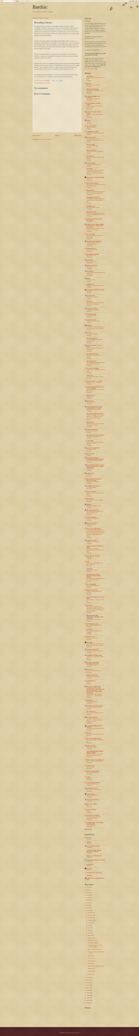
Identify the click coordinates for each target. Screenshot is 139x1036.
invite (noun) (89, 178)
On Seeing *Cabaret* (93, 942)
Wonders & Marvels (91, 675)
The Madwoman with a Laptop (94, 705)
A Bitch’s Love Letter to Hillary (93, 707)
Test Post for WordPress (91, 334)
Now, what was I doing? (92, 368)
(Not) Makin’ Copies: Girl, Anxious (94, 650)
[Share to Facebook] (60, 80)
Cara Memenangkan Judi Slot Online (94, 376)
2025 (88, 887)
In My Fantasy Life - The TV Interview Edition (95, 946)
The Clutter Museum (91, 717)
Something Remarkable (92, 254)
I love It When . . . (92, 958)
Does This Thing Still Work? (93, 321)
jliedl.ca (88, 278)
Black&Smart (90, 401)
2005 (88, 1003)
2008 (88, 995)
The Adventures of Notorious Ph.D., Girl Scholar (94, 479)
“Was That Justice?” (90, 402)
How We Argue (90, 453)
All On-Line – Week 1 (91, 747)
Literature (40, 83)
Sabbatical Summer (90, 279)
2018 (88, 905)
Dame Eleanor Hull (91, 308)
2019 (88, 902)
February (90, 938)
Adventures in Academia (92, 815)
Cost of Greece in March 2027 (93, 99)
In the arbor (89, 474)
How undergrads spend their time (94, 625)
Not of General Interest (92, 183)
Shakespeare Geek (91, 211)
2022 (88, 895)
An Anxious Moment (91, 487)
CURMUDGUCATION (92, 131)
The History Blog (91, 137)
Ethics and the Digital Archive (93, 585)
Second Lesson (91, 960)
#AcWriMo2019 (90, 468)
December (91, 912)
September (91, 920)
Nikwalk (88, 732)
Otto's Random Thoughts (93, 555)
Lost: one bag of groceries (92, 772)
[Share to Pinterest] (62, 80)
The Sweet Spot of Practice (94, 949)
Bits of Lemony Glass (91, 261)
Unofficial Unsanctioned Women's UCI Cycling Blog (95, 387)
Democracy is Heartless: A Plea (93, 505)
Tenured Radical (90, 794)
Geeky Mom (89, 375)
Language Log (90, 284)
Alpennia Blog (90, 190)
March (90, 935)
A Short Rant (91, 963)
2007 (88, 998)
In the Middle (89, 440)
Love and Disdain (91, 809)
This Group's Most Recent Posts (94, 413)
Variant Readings (91, 163)
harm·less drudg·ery (91, 265)
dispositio (88, 504)
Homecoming (89, 266)
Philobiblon (89, 325)
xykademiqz (89, 260)
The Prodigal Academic (92, 623)
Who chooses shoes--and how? (93, 84)
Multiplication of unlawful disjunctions (95, 285)
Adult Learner (91, 968)
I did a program (69, 43)
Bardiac (40, 7)
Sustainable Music (91, 248)
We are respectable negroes (93, 528)
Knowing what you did (91, 638)
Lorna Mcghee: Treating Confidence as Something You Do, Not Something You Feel (95, 200)
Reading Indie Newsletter (92, 430)
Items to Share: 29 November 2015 (94, 761)
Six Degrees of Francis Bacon (94, 872)
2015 (88, 977)
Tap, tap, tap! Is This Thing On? (93, 789)
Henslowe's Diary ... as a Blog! (94, 381)
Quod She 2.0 (89, 669)
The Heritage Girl (91, 361)
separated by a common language (95, 177)
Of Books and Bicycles (92, 429)
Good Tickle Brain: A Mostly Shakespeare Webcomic (94, 851)
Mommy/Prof (90, 498)
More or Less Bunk (91, 804)
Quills (88, 561)
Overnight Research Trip (92, 784)
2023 (88, 892)
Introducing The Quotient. (92, 296)
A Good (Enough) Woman (93, 782)
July (89, 925)
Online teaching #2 (90, 825)
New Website (89, 291)
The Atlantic (89, 76)
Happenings (89, 557)
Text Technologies (91, 584)
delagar (88, 120)
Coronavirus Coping (91, 449)
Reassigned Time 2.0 (91, 788)
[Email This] (56, 80)
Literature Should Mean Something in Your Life (92, 663)
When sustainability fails (92, 249)
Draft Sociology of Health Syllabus (94, 460)
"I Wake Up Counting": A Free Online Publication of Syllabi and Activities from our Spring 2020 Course (95, 416)
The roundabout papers (91, 665)
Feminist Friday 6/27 (91, 524)
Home (57, 135)
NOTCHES (89, 168)
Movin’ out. (89, 805)
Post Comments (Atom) (45, 139)
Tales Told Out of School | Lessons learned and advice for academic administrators (95, 466)
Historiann (89, 301)
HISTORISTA (90, 422)
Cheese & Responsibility (92, 771)
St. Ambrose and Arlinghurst (93, 309)
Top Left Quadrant (91, 126)
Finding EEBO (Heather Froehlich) (95, 860)
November (91, 915)
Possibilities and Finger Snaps (94, 655)
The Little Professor (91, 338)
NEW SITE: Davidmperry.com (93, 436)
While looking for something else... (95, 759)
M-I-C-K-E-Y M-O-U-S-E (92, 795)
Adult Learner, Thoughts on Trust (96, 966)
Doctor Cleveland (91, 491)
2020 (88, 900)
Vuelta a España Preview (92, 145)
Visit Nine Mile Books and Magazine (94, 151)
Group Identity (91, 971)
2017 (88, 907)
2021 (88, 897)
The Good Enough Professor (93, 738)
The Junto (89, 332)
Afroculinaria (90, 271)
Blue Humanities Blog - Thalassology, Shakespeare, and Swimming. (94, 617)
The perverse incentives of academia (94, 500)
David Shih (89, 629)
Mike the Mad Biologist (92, 89)
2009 (88, 992)
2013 (88, 982)
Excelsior (88, 83)
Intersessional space (90, 127)
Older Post (78, 135)
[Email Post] (53, 80)
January (90, 974)
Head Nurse (89, 700)
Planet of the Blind (91, 150)
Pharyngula (89, 642)
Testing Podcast (90, 396)
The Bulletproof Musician (93, 197)
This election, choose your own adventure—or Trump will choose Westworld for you (94, 720)
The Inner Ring (90, 144)
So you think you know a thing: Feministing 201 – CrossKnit (94, 407)
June (89, 927)
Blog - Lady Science (91, 523)
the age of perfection (91, 590)
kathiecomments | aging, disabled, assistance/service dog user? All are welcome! (95, 226)
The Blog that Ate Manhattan (94, 241)
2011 (88, 987)
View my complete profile (91, 68)
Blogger (77, 1032)
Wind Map (89, 875)
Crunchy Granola (91, 319)
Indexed (88, 841)
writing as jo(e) (90, 473)
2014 (88, 980)
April (89, 933)
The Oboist (89, 605)
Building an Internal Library (92, 541)
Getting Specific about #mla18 (93, 619)
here (70, 41)
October (90, 917)
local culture (47, 83)
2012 (88, 985)
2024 (88, 890)
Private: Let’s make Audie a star (93, 670)
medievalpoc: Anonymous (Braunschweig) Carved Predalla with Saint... (95, 550)
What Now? (89, 568)
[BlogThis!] (57, 80)
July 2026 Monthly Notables (92, 207)
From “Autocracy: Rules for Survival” (95, 712)
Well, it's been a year (91, 255)
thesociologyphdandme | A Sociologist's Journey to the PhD (94, 458)
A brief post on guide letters (92, 518)
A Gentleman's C (90, 680)
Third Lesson (91, 955)
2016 (88, 910)
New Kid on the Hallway (92, 799)
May (89, 930)
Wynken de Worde (91, 314)
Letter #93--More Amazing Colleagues (95, 734)
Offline (88, 811)
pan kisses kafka (90, 295)
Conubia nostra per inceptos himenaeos (95, 728)
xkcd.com (89, 837)
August (90, 922)
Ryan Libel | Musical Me (92, 448)
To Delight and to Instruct (93, 486)
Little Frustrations (90, 766)
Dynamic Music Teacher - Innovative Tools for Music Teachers (93, 576)
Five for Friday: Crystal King (93, 676)
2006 (88, 1000)
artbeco (88, 777)
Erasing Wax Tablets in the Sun (93, 164)
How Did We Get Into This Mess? (95, 435)
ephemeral (88, 778)
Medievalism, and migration (92, 481)
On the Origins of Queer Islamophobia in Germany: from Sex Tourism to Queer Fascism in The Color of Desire (95, 171)
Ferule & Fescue (90, 636)
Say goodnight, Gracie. (91, 701)
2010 (88, 990)
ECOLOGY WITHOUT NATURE (95, 289)
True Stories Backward (92, 649)
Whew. (88, 682)
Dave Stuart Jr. (90, 156)
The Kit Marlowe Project (93, 846)
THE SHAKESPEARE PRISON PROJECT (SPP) (94, 752)
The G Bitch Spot (90, 711)
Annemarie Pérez (91, 745)
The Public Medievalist (92, 354)
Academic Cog (90, 765)
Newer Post (36, 135)
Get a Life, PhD (90, 234)
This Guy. (88, 121)
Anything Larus (90, 206)
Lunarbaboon (90, 864)
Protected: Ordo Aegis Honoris (93, 409)
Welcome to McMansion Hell (94, 855)
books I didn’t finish (91, 315)
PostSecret (89, 868)
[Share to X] (59, 80)
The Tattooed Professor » (93, 510)
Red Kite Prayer (90, 395)
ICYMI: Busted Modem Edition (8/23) (95, 133)
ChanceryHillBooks (91, 517)
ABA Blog (89, 829)
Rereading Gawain (92, 940)
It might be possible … (92, 540)
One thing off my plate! (91, 570)
